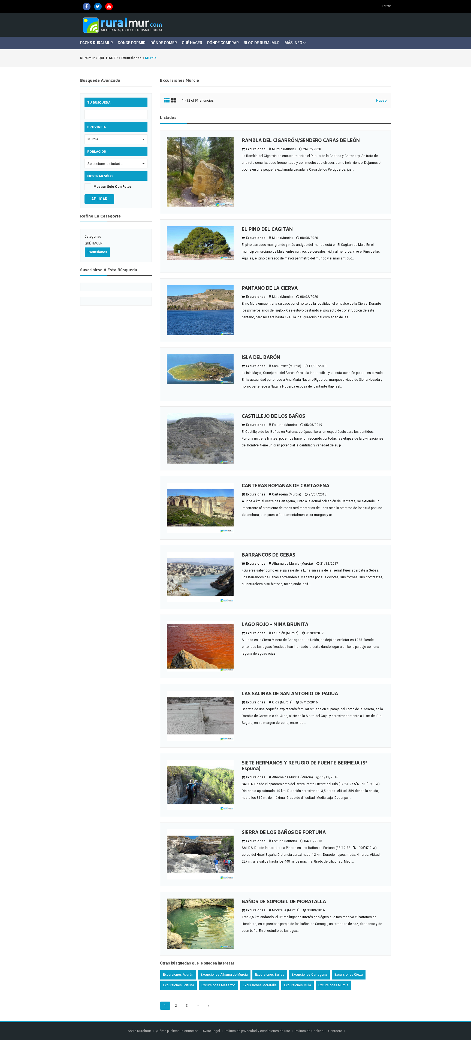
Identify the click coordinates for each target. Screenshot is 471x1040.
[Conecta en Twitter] (98, 6)
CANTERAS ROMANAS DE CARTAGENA (285, 485)
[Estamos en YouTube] (109, 6)
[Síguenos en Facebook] (86, 6)
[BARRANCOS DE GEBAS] (200, 577)
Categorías (92, 236)
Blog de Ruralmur (262, 43)
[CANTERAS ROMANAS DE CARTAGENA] (200, 508)
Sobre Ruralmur (139, 1031)
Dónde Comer (163, 43)
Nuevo (381, 100)
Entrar (386, 6)
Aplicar (99, 199)
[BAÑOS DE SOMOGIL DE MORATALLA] (200, 924)
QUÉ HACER (93, 243)
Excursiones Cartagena (309, 974)
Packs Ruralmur (96, 43)
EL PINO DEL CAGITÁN (267, 229)
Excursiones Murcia (333, 985)
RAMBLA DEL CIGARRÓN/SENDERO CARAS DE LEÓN (301, 140)
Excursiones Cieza (348, 974)
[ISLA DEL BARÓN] (200, 369)
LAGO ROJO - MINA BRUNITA (275, 624)
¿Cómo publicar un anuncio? (177, 1031)
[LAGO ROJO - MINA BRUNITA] (200, 646)
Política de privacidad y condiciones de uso (257, 1031)
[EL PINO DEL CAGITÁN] (200, 243)
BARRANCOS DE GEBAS (268, 555)
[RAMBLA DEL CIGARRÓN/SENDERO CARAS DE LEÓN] (200, 172)
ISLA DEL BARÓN (261, 357)
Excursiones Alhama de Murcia (224, 974)
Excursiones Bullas (269, 974)
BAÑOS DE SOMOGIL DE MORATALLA (284, 901)
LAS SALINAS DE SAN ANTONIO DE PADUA (290, 693)
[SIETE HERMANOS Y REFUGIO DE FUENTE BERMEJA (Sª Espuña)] (200, 785)
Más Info (294, 43)
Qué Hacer (192, 43)
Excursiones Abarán (178, 974)
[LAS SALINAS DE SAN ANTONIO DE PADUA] (200, 716)
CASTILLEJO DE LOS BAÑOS (273, 416)
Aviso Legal (211, 1031)
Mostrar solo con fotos (112, 187)
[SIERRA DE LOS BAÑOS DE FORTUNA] (200, 854)
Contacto (335, 1031)
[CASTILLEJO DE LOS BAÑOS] (200, 438)
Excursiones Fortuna (178, 985)
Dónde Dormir (132, 43)
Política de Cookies (309, 1031)
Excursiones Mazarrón (218, 985)
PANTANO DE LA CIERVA (270, 288)
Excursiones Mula (297, 985)
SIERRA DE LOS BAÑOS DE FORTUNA (284, 832)
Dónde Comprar (223, 43)
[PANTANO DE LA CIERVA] (200, 310)
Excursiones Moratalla (260, 985)
